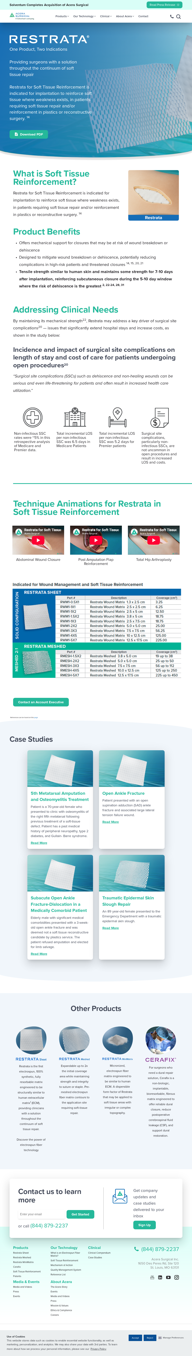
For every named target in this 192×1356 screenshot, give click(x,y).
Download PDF (31, 134)
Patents (17, 1276)
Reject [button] (150, 1338)
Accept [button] (135, 1338)
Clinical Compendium (99, 1252)
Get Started (80, 1214)
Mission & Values (59, 1305)
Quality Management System (66, 1269)
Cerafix (17, 1266)
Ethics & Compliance (61, 1310)
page (36, 718)
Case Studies (95, 1257)
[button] (171, 1338)
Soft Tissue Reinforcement (27, 1271)
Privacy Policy (98, 1349)
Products (20, 1248)
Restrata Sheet (21, 1252)
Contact (143, 16)
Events (16, 1296)
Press (16, 1291)
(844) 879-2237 (49, 1225)
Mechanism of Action (62, 1265)
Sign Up (144, 1225)
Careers (55, 1315)
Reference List (58, 1274)
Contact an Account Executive (41, 702)
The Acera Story (59, 1286)
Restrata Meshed (22, 1257)
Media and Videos (22, 1286)
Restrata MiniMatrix (23, 1262)
